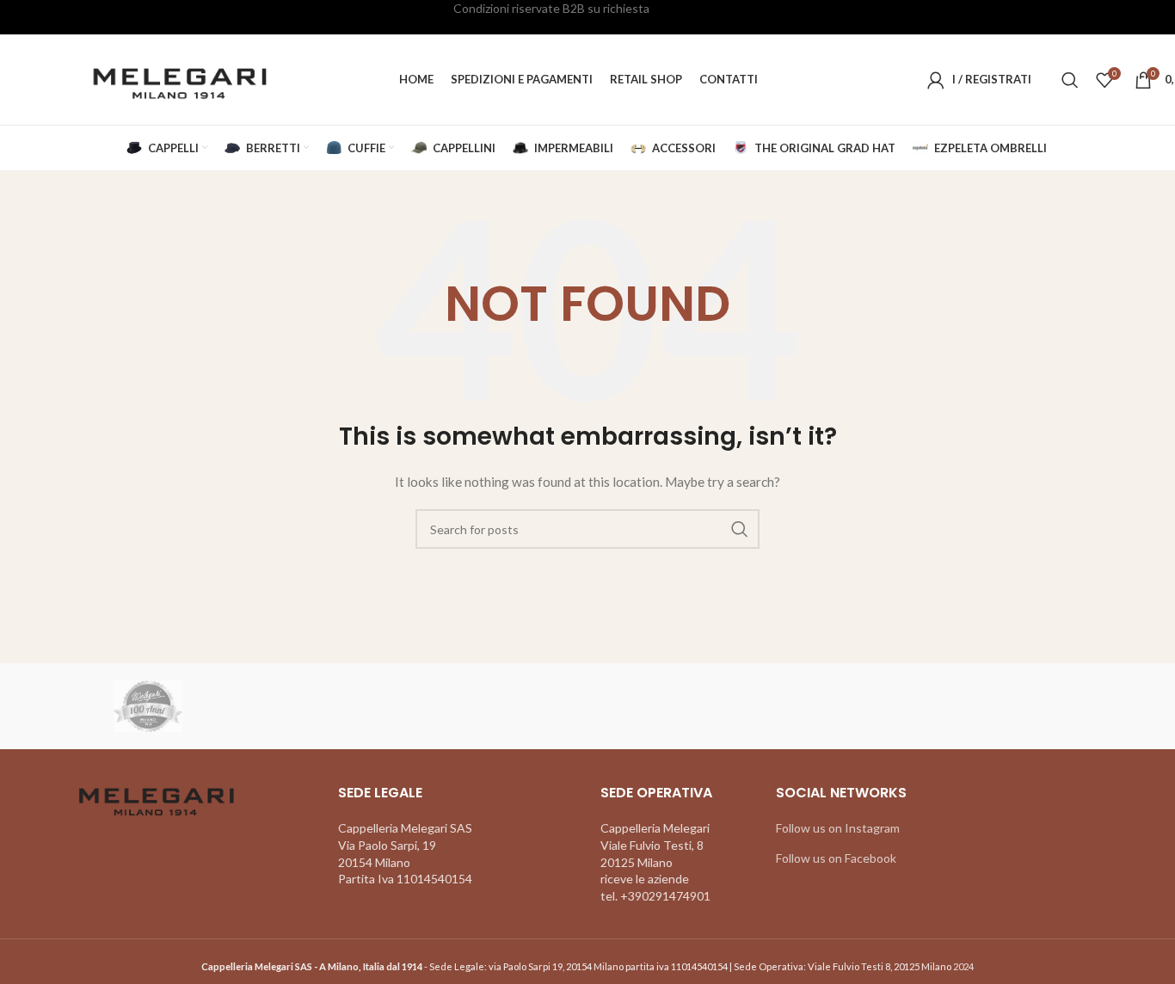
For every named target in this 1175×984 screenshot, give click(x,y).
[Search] (1070, 80)
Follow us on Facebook (836, 858)
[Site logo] (178, 78)
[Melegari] (148, 706)
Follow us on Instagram (838, 828)
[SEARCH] (740, 529)
